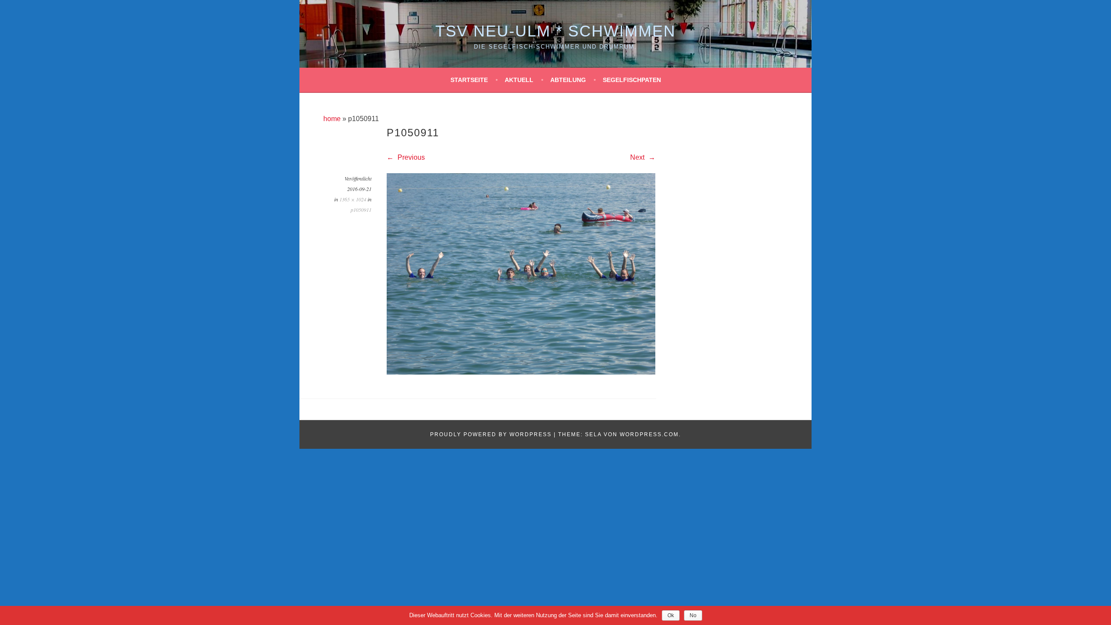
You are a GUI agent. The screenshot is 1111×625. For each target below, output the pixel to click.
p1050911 (361, 209)
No (693, 615)
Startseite (469, 79)
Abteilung (568, 79)
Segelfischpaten (632, 79)
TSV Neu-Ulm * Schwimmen (555, 31)
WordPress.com (649, 434)
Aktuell (519, 79)
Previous (410, 157)
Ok (670, 615)
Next (638, 157)
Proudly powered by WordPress (491, 434)
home (332, 118)
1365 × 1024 (352, 199)
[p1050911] (521, 372)
